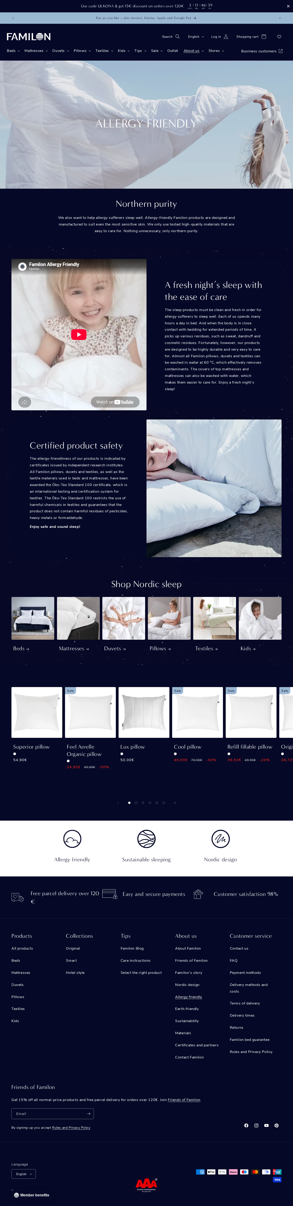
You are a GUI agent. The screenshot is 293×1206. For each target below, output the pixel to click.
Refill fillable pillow (250, 747)
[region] (146, 6)
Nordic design (187, 984)
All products (22, 948)
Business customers (259, 50)
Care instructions (136, 960)
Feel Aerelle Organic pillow (84, 750)
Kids (246, 648)
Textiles (204, 648)
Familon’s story (188, 972)
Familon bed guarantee (250, 1039)
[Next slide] (175, 803)
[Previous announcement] (13, 18)
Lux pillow (132, 747)
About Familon (188, 948)
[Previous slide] (118, 803)
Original (73, 948)
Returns (237, 1027)
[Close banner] (288, 6)
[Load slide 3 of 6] (143, 802)
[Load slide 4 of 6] (149, 802)
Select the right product (141, 972)
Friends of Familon (191, 960)
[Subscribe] (89, 1113)
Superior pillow (31, 747)
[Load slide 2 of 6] (136, 802)
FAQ (234, 960)
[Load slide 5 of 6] (156, 802)
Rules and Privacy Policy (251, 1051)
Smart (71, 960)
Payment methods (245, 972)
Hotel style (75, 972)
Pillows (158, 648)
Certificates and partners (197, 1044)
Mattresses (71, 648)
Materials (183, 1032)
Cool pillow (188, 747)
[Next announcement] (280, 18)
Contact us (239, 948)
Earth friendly (187, 1008)
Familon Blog (132, 948)
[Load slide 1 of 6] (129, 802)
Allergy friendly (188, 996)
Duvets (112, 648)
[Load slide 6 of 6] (163, 802)
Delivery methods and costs (249, 988)
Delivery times (242, 1015)
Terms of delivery (245, 1003)
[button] (172, 37)
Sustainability (187, 1020)
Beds (18, 648)
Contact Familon (189, 1057)
